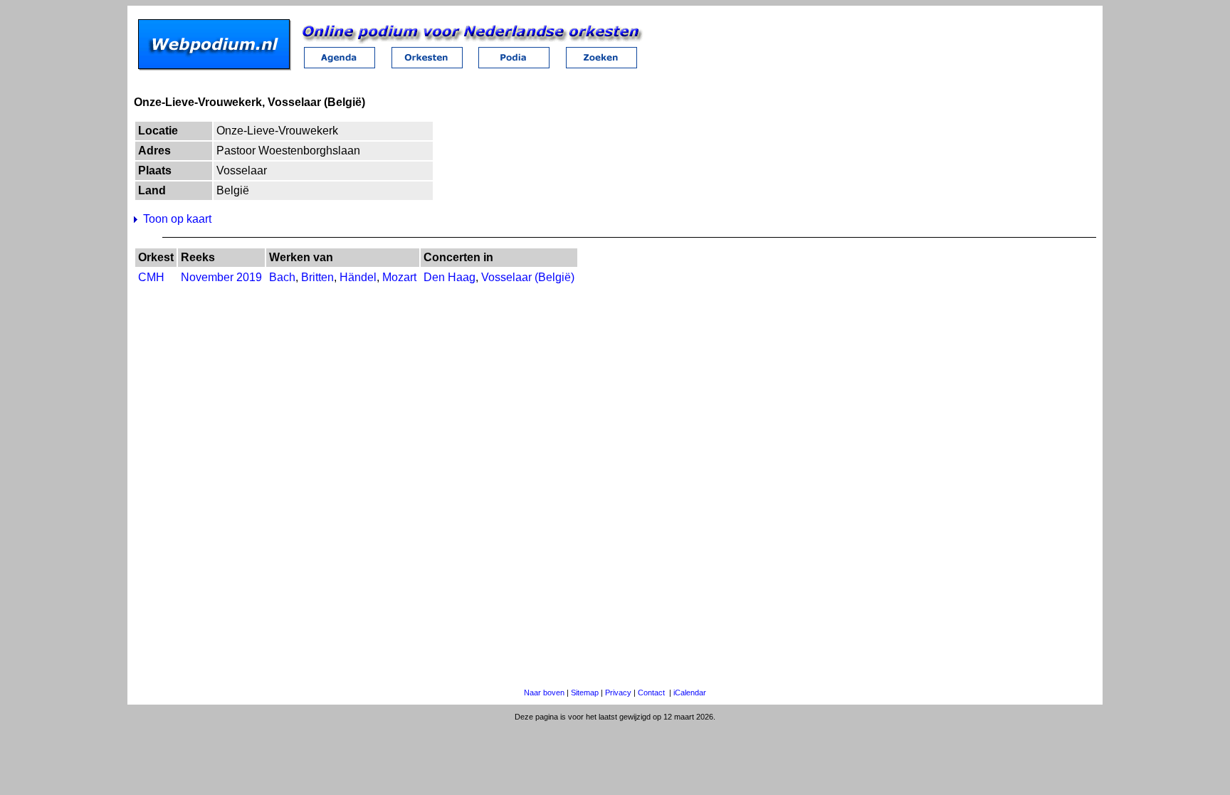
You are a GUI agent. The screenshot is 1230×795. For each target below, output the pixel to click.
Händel (358, 277)
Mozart (399, 277)
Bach (282, 277)
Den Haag (449, 277)
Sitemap (585, 692)
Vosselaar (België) (527, 277)
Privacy (618, 692)
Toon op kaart (177, 219)
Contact (651, 692)
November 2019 (221, 277)
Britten (317, 277)
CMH (151, 277)
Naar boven (544, 692)
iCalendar (689, 692)
